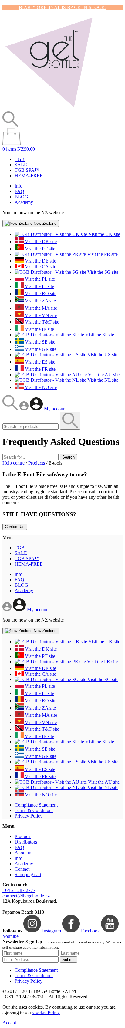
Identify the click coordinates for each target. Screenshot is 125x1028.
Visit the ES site (39, 361)
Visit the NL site (102, 380)
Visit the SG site (102, 272)
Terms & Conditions (34, 810)
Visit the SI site (99, 334)
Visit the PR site (102, 254)
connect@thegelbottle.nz (26, 895)
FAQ (19, 191)
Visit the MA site (40, 308)
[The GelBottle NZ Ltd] (48, 108)
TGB (20, 159)
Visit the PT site (39, 248)
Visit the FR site (40, 369)
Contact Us (15, 526)
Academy (24, 202)
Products (36, 462)
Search (68, 457)
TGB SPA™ (27, 170)
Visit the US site (102, 354)
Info (18, 185)
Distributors (26, 841)
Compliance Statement (36, 805)
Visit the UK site (103, 234)
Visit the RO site (40, 293)
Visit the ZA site (40, 300)
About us (23, 852)
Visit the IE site (39, 329)
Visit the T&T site (41, 322)
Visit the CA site (40, 266)
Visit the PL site (39, 279)
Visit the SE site (39, 341)
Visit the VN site (40, 315)
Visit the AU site (103, 374)
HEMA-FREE (29, 175)
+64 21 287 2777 (18, 890)
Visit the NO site (40, 387)
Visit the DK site (40, 241)
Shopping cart (28, 874)
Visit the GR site (40, 349)
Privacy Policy (28, 815)
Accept (9, 1022)
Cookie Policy (46, 1012)
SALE (21, 164)
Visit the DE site (40, 260)
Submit (68, 959)
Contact (22, 869)
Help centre (13, 462)
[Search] (10, 408)
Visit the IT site (39, 286)
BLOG (21, 196)
